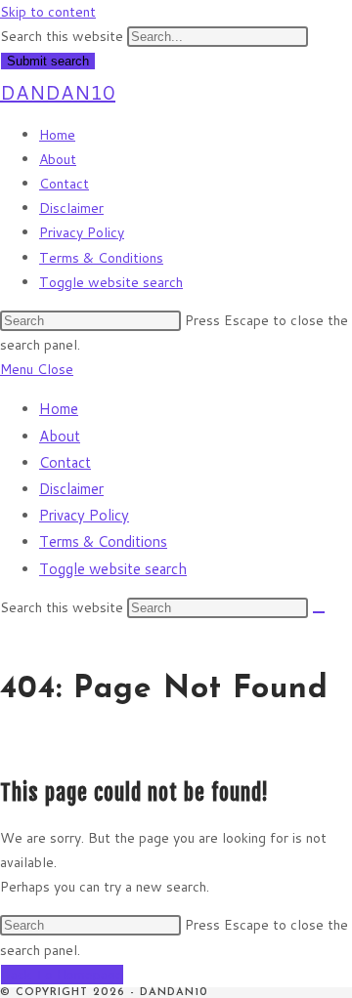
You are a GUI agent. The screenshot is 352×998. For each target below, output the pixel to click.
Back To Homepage (62, 974)
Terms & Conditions (103, 541)
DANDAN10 (57, 91)
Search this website (63, 36)
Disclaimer (71, 488)
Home (58, 408)
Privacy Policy (84, 515)
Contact (65, 462)
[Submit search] (319, 612)
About (59, 436)
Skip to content (48, 11)
